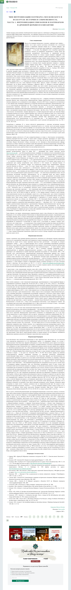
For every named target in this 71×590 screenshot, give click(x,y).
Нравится (11, 11)
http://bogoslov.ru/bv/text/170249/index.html (40, 463)
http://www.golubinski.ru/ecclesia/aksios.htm (53, 263)
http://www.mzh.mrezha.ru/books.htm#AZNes (25, 472)
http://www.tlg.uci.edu (12, 153)
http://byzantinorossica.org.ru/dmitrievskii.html (20, 468)
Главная (7, 7)
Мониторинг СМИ (13, 7)
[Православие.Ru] (11, 1)
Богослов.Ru (62, 29)
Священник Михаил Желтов (58, 507)
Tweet (7, 11)
